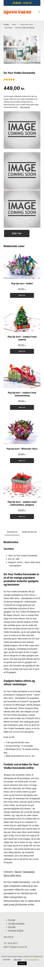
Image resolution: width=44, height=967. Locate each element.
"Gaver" (14, 24)
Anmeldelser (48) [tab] (29, 532)
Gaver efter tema (26, 24)
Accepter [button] (22, 963)
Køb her (17, 233)
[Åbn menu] (39, 11)
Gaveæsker (9, 28)
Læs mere (18, 959)
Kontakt (12, 927)
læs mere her (25, 107)
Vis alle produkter (16, 923)
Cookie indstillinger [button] (31, 959)
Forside (6, 24)
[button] (36, 40)
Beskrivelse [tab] (12, 532)
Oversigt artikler (16, 930)
